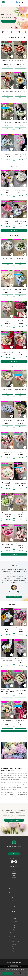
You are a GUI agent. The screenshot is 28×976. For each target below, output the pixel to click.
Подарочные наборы (14, 913)
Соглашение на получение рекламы (14, 890)
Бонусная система (14, 892)
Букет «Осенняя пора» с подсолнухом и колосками (20, 92)
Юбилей (14, 952)
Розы (14, 902)
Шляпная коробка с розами (20, 628)
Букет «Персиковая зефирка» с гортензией (20, 482)
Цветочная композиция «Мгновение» (7, 721)
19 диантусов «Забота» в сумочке (7, 320)
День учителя (14, 923)
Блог (14, 871)
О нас (14, 869)
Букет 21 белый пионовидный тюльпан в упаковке (7, 123)
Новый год (14, 931)
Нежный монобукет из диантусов (20, 513)
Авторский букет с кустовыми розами (7, 259)
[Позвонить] (25, 2)
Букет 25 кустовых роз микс (20, 61)
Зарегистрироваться (8, 21)
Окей (8, 973)
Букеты (14, 900)
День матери (14, 934)
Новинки (14, 909)
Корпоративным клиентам (14, 885)
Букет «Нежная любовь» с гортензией (7, 154)
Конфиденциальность (14, 887)
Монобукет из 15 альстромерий (20, 259)
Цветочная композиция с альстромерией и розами (7, 690)
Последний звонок (14, 936)
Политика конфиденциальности (16, 970)
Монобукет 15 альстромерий (20, 421)
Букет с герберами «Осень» (7, 189)
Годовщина (14, 954)
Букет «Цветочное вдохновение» (20, 544)
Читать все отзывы (14, 596)
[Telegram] (17, 2)
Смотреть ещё (14, 230)
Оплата (14, 877)
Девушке (14, 946)
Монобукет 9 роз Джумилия (7, 220)
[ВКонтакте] (19, 2)
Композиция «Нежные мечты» (20, 351)
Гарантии (14, 883)
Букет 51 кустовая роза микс (7, 61)
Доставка (14, 875)
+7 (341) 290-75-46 (14, 849)
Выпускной (14, 929)
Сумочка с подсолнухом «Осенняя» (7, 628)
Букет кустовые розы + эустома (20, 451)
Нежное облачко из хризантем (7, 421)
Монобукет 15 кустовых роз (20, 320)
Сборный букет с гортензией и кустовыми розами (7, 390)
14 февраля (14, 925)
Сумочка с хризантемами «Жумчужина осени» (7, 659)
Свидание (14, 948)
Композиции (14, 904)
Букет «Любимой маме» (7, 544)
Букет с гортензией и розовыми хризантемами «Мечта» (21, 154)
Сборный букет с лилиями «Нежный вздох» (7, 451)
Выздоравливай (14, 950)
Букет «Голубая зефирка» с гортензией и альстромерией (21, 290)
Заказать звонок (14, 853)
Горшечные (14, 908)
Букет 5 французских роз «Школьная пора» (21, 123)
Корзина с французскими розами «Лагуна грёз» (7, 351)
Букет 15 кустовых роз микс (7, 92)
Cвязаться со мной (14, 820)
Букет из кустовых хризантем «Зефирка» (20, 189)
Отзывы (14, 879)
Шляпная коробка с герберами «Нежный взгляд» (20, 721)
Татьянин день (14, 932)
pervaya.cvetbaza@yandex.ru (14, 851)
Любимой (14, 944)
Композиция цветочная (20, 690)
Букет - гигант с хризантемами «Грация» (20, 220)
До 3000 (14, 911)
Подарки (14, 906)
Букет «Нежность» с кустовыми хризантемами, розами (7, 290)
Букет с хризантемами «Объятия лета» (7, 513)
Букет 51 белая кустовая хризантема (7, 482)
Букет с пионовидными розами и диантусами (20, 390)
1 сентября (14, 921)
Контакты (14, 873)
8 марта (14, 927)
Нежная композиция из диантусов (20, 659)
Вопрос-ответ (14, 881)
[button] (11, 27)
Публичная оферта (14, 888)
